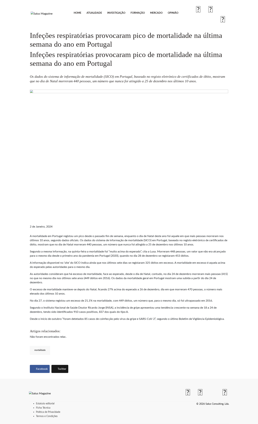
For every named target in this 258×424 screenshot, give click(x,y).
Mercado (156, 13)
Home (77, 13)
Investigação (116, 13)
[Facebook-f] (198, 9)
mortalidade (39, 350)
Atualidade (94, 13)
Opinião (173, 13)
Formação (138, 13)
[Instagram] (210, 9)
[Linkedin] (223, 19)
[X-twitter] (223, 9)
